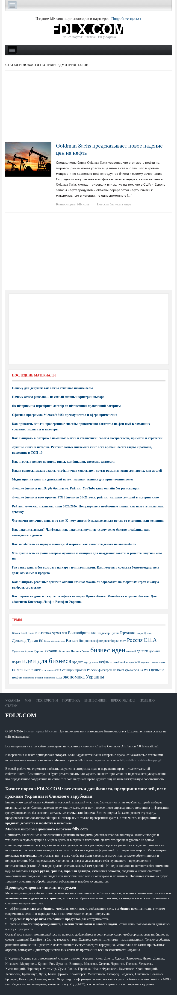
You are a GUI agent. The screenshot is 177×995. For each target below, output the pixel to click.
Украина (51, 650)
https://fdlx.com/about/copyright (141, 760)
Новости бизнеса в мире (114, 204)
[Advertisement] (88, 108)
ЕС (41, 640)
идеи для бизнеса (46, 660)
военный (131, 651)
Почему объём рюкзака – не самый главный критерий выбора (58, 396)
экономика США (53, 677)
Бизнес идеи (95, 700)
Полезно (147, 700)
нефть (104, 661)
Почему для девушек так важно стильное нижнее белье (52, 387)
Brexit (31, 633)
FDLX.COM (20, 715)
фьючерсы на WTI (137, 670)
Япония (76, 651)
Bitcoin (16, 633)
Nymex (56, 633)
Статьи (11, 705)
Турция (38, 651)
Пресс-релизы (123, 700)
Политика (71, 700)
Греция (139, 633)
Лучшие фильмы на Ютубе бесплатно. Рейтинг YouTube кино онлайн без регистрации (75, 488)
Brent (24, 633)
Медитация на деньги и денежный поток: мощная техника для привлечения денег (72, 479)
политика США (52, 670)
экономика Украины (83, 676)
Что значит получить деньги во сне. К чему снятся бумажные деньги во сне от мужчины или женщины (88, 520)
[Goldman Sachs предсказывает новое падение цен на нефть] (28, 159)
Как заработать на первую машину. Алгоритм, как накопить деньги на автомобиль (74, 544)
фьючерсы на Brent (111, 670)
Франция (64, 651)
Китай (72, 640)
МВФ (123, 641)
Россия (135, 639)
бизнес (85, 651)
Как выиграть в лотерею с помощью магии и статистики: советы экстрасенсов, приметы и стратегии (87, 437)
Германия (127, 632)
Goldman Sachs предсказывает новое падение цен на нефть (109, 149)
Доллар (148, 633)
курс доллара (91, 662)
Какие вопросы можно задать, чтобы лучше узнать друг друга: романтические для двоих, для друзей (87, 470)
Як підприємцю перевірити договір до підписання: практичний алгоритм (66, 405)
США (150, 639)
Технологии (47, 700)
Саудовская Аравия (22, 651)
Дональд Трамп (25, 640)
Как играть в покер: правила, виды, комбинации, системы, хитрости (63, 461)
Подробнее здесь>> (126, 18)
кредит (77, 661)
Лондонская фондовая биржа (99, 640)
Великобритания (82, 632)
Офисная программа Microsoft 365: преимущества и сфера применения (64, 414)
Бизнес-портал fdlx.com (72, 204)
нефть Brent (117, 662)
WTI (64, 633)
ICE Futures (43, 633)
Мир (28, 700)
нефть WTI (133, 662)
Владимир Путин (108, 633)
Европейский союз (54, 641)
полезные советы (28, 669)
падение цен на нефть (153, 662)
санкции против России (79, 669)
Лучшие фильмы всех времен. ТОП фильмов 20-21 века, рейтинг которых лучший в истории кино (85, 497)
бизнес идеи (107, 649)
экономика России (33, 677)
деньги (142, 650)
